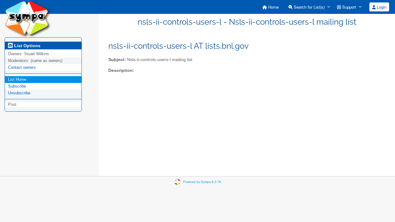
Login (381, 7)
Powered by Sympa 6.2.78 (202, 181)
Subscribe (17, 86)
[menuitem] (270, 7)
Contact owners (22, 67)
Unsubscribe (19, 93)
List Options (26, 45)
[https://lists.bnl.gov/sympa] (28, 18)
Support (348, 7)
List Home (17, 79)
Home (273, 7)
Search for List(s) (309, 7)
